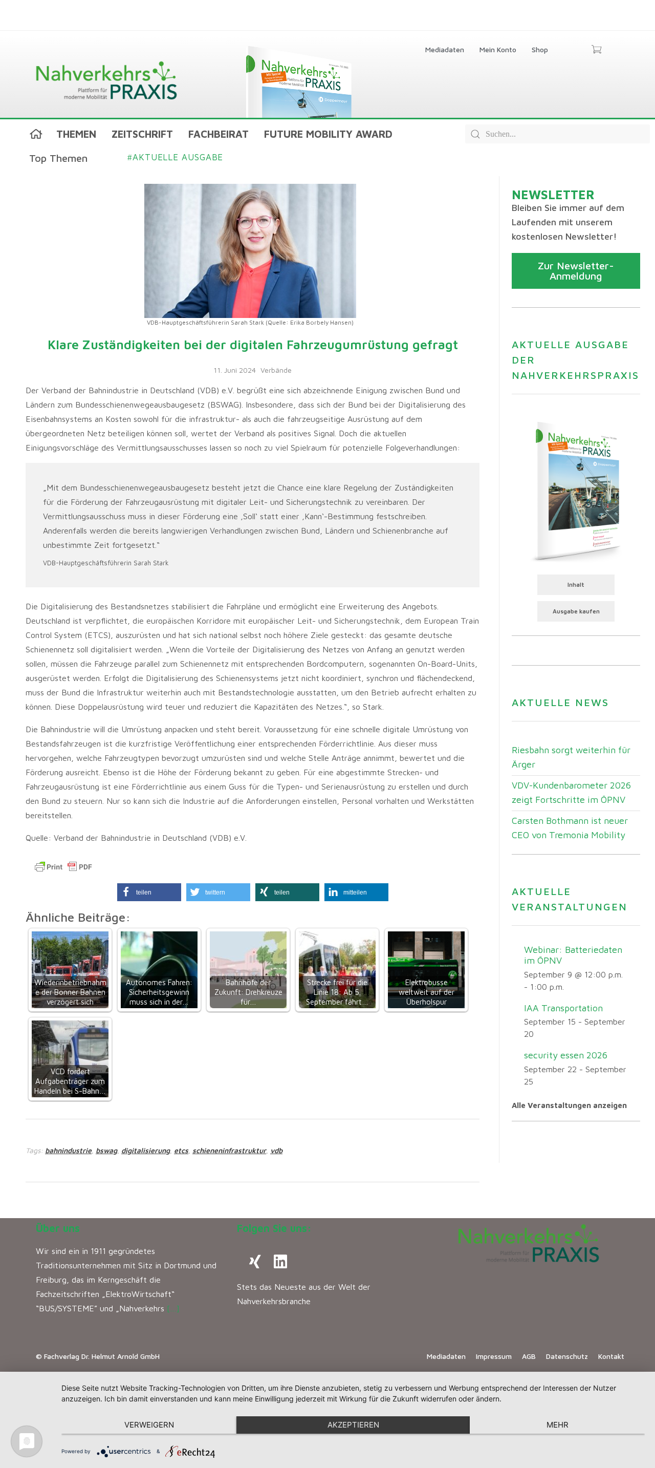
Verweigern (149, 1425)
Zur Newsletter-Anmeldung (576, 271)
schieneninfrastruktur (229, 1150)
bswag (106, 1150)
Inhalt (575, 584)
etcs (181, 1150)
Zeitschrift (142, 134)
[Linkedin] (280, 1261)
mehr (558, 1425)
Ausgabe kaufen (576, 611)
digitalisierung (145, 1150)
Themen (76, 134)
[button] (149, 892)
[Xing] (255, 1261)
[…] (173, 1308)
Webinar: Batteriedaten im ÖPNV (573, 955)
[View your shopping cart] (596, 50)
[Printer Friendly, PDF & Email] (63, 867)
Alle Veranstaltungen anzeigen (569, 1105)
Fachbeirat (218, 134)
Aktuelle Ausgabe (175, 157)
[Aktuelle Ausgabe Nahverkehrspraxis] (576, 490)
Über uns (58, 1228)
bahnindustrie (68, 1150)
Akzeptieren (353, 1425)
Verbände (276, 370)
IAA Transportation (563, 1008)
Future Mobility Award (328, 134)
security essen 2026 (565, 1055)
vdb (276, 1150)
